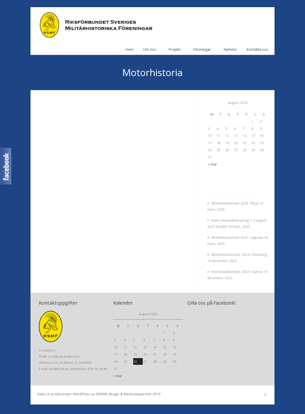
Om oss (149, 49)
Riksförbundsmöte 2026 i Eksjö (235, 203)
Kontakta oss (257, 49)
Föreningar (202, 49)
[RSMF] (153, 25)
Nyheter (230, 49)
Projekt (174, 49)
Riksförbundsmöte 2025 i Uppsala (237, 237)
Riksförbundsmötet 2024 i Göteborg (239, 254)
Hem (129, 49)
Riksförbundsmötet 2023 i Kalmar (237, 271)
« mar (212, 164)
